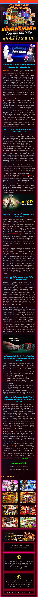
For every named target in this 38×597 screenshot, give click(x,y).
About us (18, 592)
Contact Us (9, 592)
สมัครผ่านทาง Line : (16, 459)
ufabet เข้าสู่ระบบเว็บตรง (15, 233)
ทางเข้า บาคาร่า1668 (19, 89)
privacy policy (28, 592)
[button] (19, 1)
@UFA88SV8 (24, 459)
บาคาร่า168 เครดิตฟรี (27, 175)
